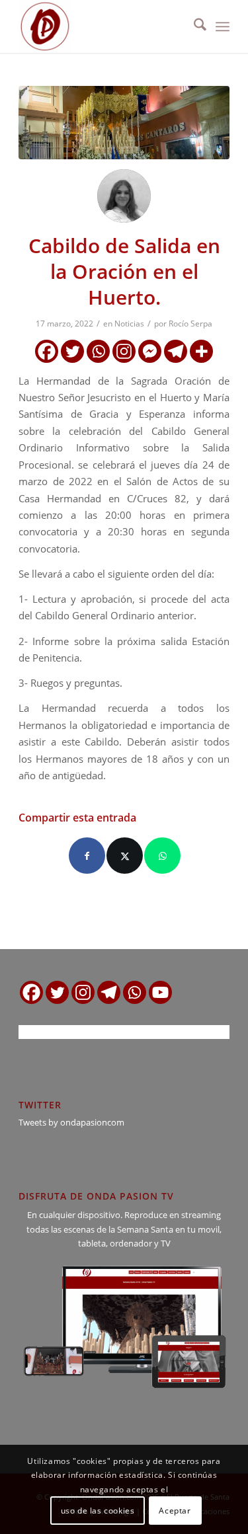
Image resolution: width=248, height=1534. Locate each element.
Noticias (129, 323)
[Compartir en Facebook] (87, 855)
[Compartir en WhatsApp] (162, 855)
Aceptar (174, 1510)
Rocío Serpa (190, 323)
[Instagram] (124, 351)
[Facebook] (46, 351)
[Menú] (222, 26)
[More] (201, 351)
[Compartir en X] (124, 855)
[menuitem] (193, 26)
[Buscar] (193, 26)
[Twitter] (72, 351)
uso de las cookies (98, 1510)
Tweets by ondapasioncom (71, 1122)
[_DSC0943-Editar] (124, 122)
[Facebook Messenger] (149, 351)
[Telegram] (175, 351)
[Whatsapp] (98, 351)
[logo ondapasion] (103, 26)
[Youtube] (160, 992)
